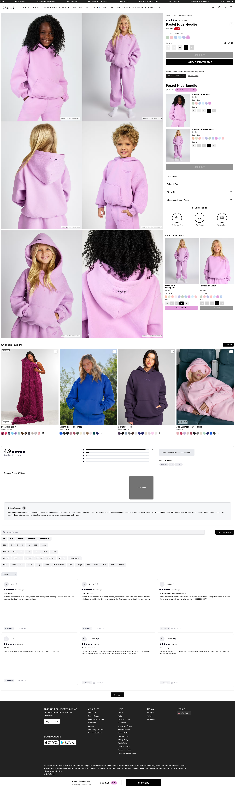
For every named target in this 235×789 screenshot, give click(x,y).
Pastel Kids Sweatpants (203, 129)
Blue (21, 565)
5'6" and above (75, 558)
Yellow (121, 565)
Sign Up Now (52, 721)
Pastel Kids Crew (208, 286)
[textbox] (103, 532)
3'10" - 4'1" (17, 558)
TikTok (149, 716)
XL (29, 545)
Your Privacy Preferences (127, 753)
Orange (79, 565)
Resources (92, 723)
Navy (70, 565)
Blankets (64, 7)
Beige (5, 565)
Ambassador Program (96, 719)
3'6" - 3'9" (6, 558)
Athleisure (108, 7)
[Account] (219, 7)
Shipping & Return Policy (178, 200)
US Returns (122, 723)
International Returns (125, 726)
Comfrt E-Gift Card (94, 733)
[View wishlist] (225, 7)
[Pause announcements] (233, 1)
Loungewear (50, 7)
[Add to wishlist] (56, 351)
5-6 (14, 551)
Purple (96, 565)
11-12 (37, 551)
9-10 (28, 551)
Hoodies (37, 7)
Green (47, 565)
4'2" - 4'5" (29, 558)
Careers (91, 726)
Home (168, 16)
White (113, 565)
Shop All (26, 7)
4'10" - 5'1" (50, 558)
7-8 (21, 551)
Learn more (193, 76)
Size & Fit (171, 192)
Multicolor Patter (58, 565)
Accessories (123, 7)
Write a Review (227, 533)
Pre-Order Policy (123, 736)
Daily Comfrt (151, 719)
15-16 (54, 551)
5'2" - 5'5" (62, 558)
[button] (176, 20)
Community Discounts (96, 730)
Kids (88, 7)
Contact (120, 713)
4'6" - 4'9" (39, 558)
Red (104, 565)
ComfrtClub (154, 7)
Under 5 (6, 551)
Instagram (150, 713)
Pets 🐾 (96, 7)
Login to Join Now (176, 76)
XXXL (44, 545)
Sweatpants (77, 7)
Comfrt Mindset (93, 716)
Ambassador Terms (125, 750)
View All (228, 345)
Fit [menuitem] (172, 464)
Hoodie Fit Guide (124, 730)
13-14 (45, 551)
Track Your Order (124, 719)
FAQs (120, 716)
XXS (4, 545)
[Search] (213, 7)
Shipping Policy (123, 733)
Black (14, 565)
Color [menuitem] (179, 464)
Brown (30, 565)
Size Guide (228, 43)
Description (172, 176)
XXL (35, 545)
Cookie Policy (123, 743)
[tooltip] (24, 508)
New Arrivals (139, 7)
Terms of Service (124, 746)
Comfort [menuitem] (164, 464)
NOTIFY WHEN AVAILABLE (199, 62)
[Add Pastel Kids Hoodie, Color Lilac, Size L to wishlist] (231, 24)
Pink (88, 565)
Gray (38, 565)
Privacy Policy (123, 740)
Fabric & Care (173, 184)
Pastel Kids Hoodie (201, 94)
